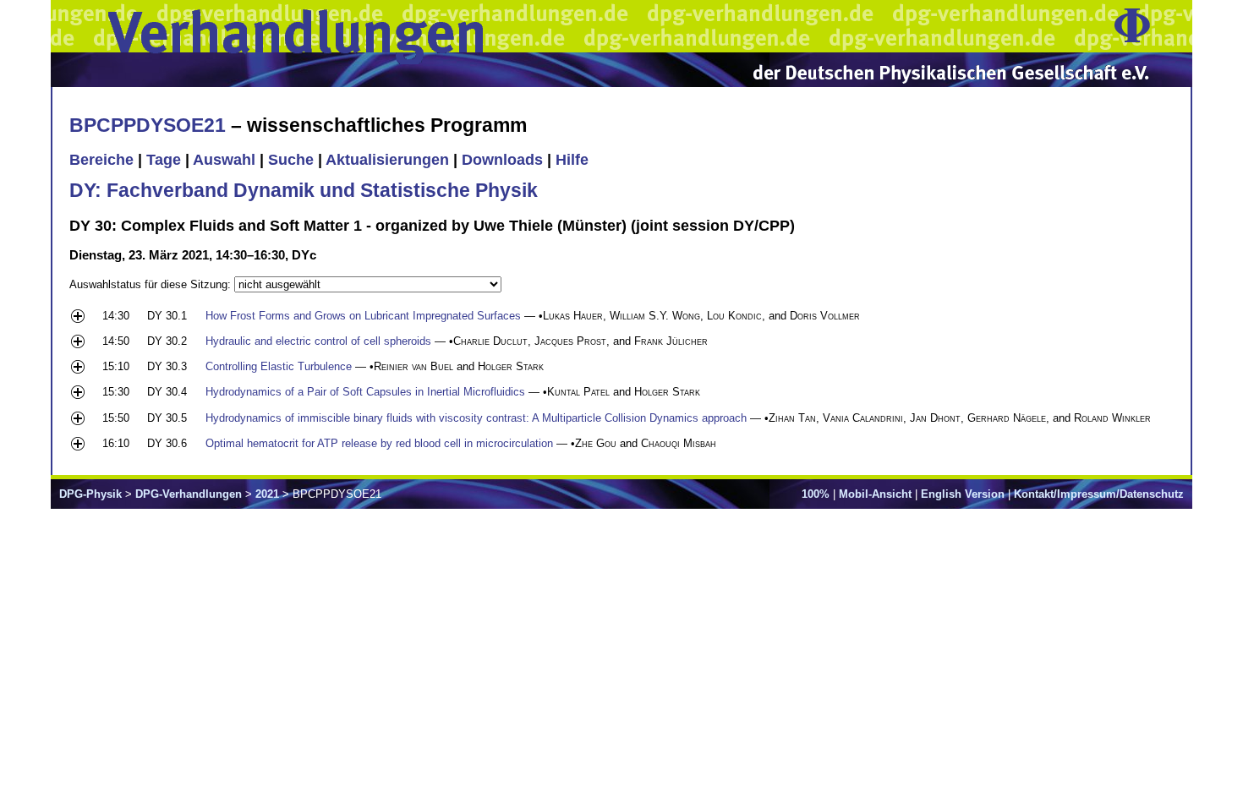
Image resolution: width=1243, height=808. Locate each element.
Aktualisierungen (387, 159)
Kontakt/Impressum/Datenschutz (1099, 494)
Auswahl (224, 159)
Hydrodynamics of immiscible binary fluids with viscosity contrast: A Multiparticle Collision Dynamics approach (476, 418)
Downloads (502, 159)
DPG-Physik (90, 494)
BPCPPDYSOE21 (147, 125)
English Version (963, 494)
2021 (267, 494)
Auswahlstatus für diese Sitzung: (151, 284)
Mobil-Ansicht (875, 494)
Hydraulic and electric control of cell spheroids (318, 341)
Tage (163, 159)
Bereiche (101, 159)
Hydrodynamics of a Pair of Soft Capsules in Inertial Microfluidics (365, 391)
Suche (291, 159)
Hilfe (572, 159)
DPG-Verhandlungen (188, 494)
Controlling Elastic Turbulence (278, 366)
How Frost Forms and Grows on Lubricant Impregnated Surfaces (363, 315)
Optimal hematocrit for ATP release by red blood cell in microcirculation (379, 443)
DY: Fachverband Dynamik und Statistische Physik (303, 190)
